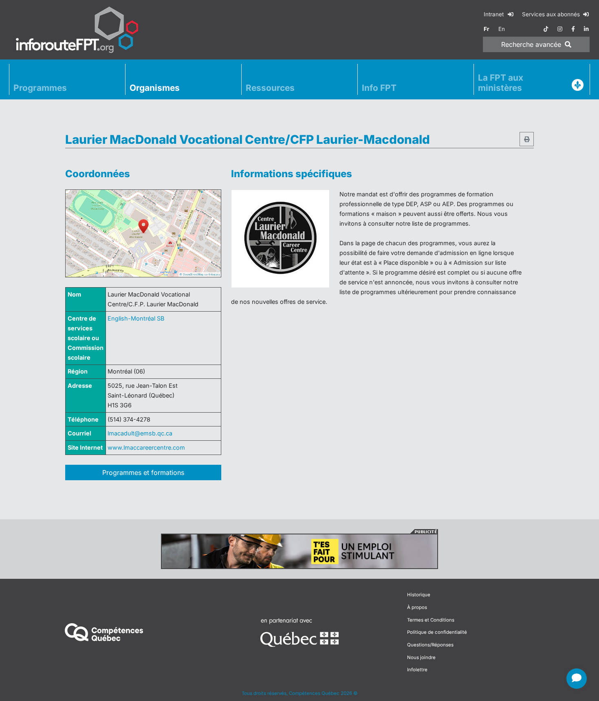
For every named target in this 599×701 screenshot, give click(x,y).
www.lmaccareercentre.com (146, 447)
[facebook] (573, 29)
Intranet (494, 14)
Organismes (155, 88)
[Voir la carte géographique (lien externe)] (143, 233)
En (501, 29)
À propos (417, 607)
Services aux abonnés (551, 14)
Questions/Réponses (430, 645)
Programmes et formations (143, 472)
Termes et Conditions (430, 620)
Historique (418, 595)
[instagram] (560, 29)
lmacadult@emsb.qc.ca (140, 433)
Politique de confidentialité (437, 632)
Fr (486, 29)
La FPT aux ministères (500, 83)
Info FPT (379, 88)
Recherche (531, 44)
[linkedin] (586, 29)
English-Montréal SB (136, 318)
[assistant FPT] (576, 678)
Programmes (40, 88)
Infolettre (417, 669)
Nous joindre (421, 657)
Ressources (270, 88)
